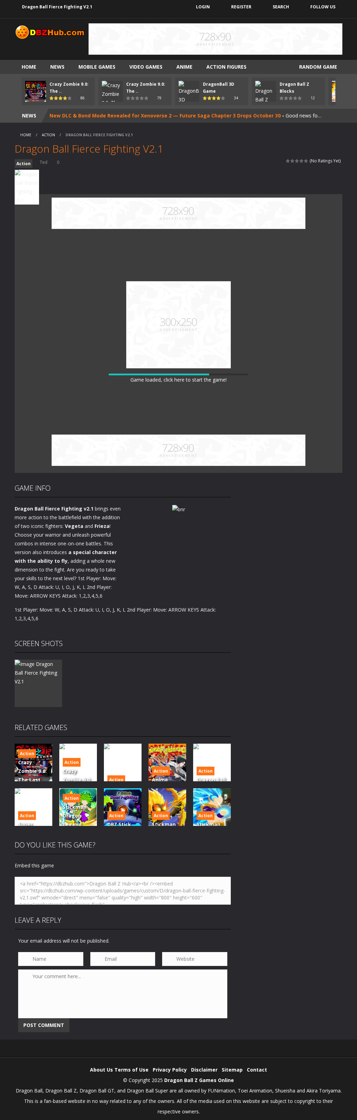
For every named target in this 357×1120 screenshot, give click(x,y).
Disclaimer (204, 1069)
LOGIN (203, 7)
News (57, 66)
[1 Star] (288, 161)
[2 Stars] (292, 161)
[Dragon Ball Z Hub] (49, 31)
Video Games (145, 66)
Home (29, 66)
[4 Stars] (301, 161)
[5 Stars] (306, 161)
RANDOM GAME (317, 66)
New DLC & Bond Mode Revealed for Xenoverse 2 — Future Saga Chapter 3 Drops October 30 (165, 115)
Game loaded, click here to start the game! (178, 379)
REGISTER (241, 7)
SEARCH (281, 7)
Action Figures (226, 66)
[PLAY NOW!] (35, 90)
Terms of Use (131, 1069)
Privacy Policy (170, 1069)
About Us (101, 1069)
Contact (257, 1069)
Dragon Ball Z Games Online (199, 1080)
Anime (184, 66)
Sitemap (232, 1069)
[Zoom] (38, 672)
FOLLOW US (322, 7)
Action (48, 134)
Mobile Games (96, 66)
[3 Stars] (297, 161)
